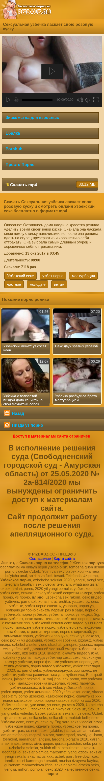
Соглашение (40, 558)
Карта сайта (64, 558)
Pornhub (14, 149)
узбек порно (52, 276)
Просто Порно (20, 164)
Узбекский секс (20, 276)
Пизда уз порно (27, 425)
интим (59, 284)
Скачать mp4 (52, 184)
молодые (37, 284)
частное (14, 284)
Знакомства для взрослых (32, 117)
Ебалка (13, 133)
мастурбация (83, 276)
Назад (17, 413)
